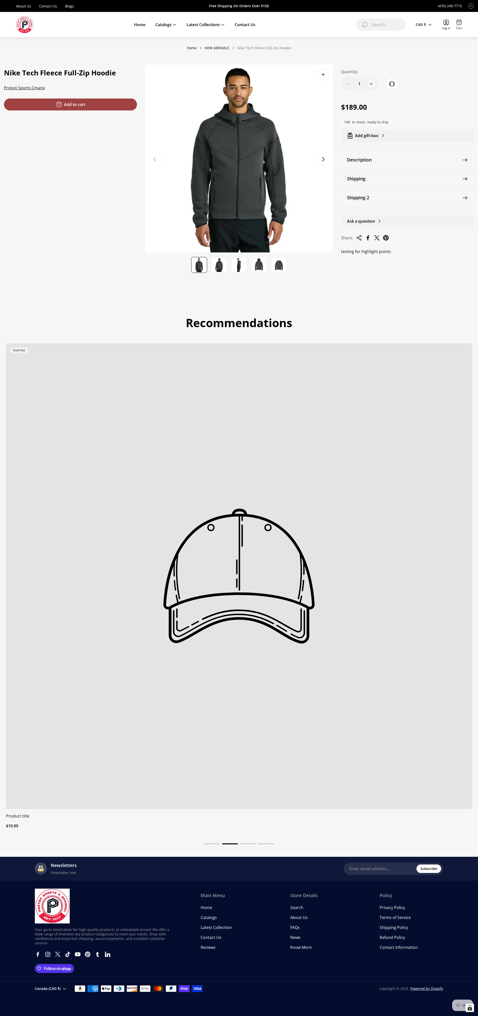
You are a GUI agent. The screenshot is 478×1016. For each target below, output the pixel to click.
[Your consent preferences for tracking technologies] (470, 1008)
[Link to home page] (52, 906)
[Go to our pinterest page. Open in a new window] (88, 954)
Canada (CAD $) (47, 988)
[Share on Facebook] (368, 238)
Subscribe (428, 868)
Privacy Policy (392, 907)
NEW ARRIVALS (217, 48)
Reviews (208, 947)
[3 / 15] (239, 265)
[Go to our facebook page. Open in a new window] (38, 954)
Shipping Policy (394, 927)
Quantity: (349, 71)
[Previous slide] (155, 159)
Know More (301, 947)
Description (359, 160)
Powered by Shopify (426, 988)
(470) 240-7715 (450, 6)
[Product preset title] (239, 576)
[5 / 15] (279, 265)
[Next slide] (323, 159)
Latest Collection (216, 927)
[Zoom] (323, 75)
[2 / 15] (219, 265)
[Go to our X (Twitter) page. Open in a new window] (58, 954)
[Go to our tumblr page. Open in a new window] (98, 954)
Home (192, 48)
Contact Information (399, 947)
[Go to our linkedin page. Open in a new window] (108, 954)
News (295, 937)
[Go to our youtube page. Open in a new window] (78, 954)
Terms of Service (395, 917)
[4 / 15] (259, 265)
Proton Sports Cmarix (24, 88)
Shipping (356, 179)
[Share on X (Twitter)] (377, 238)
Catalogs (209, 917)
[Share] (359, 238)
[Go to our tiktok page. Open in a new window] (68, 954)
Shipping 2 (358, 198)
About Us (23, 6)
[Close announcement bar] (471, 6)
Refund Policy (392, 937)
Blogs (69, 6)
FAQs (295, 927)
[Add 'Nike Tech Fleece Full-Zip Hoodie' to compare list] (392, 84)
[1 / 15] (199, 265)
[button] (212, 843)
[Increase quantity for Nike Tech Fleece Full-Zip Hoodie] (371, 84)
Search (296, 907)
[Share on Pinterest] (386, 238)
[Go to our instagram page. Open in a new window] (48, 954)
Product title (17, 816)
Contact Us (48, 6)
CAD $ (421, 24)
